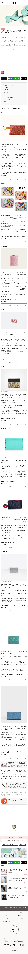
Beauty (21, 912)
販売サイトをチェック (13, 179)
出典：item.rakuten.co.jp (5, 212)
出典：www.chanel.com (5, 648)
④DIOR (6, 92)
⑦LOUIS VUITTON (8, 97)
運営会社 (24, 940)
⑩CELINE (6, 103)
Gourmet (21, 915)
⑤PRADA (6, 94)
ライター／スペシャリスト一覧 (15, 940)
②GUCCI (6, 89)
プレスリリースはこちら (7, 936)
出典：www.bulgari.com (5, 269)
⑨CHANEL (6, 101)
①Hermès (6, 87)
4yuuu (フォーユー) (8, 941)
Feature (21, 919)
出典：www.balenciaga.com (6, 581)
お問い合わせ (15, 936)
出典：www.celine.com (5, 723)
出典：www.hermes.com (5, 141)
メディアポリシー (11, 938)
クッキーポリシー (5, 940)
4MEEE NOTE (7, 922)
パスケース (15, 844)
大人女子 (22, 844)
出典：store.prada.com (5, 391)
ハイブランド (7, 844)
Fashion (7, 912)
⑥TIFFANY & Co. (8, 96)
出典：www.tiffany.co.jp (23, 26)
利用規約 (5, 938)
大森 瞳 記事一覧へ (21, 833)
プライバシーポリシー (19, 938)
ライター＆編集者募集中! (18, 941)
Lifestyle (7, 919)
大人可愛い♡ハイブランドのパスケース (11, 85)
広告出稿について (22, 936)
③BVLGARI (6, 90)
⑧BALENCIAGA (7, 99)
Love (7, 915)
